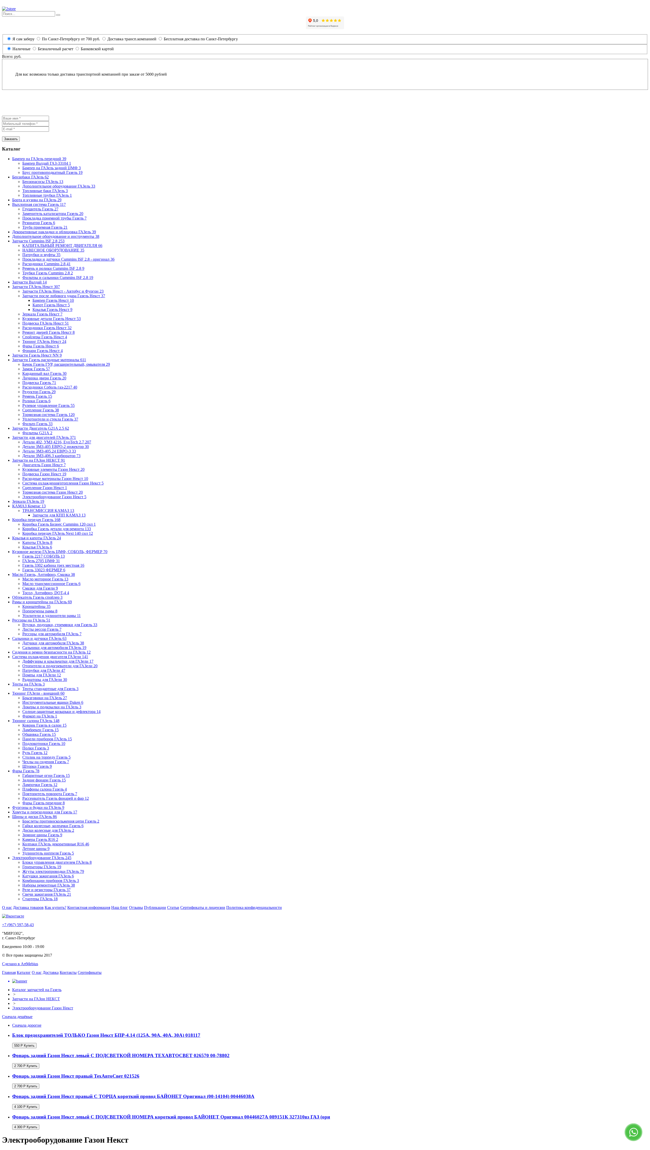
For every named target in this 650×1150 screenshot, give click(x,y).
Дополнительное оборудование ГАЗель (58, 186)
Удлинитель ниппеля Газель (48, 853)
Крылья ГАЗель (37, 547)
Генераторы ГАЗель (41, 867)
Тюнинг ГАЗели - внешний (38, 693)
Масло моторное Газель (45, 579)
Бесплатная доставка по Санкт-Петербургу (200, 39)
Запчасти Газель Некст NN (37, 355)
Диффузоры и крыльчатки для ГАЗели (57, 661)
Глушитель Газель (40, 209)
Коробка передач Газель (36, 520)
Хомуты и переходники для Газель (44, 812)
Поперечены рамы (39, 611)
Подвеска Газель (39, 382)
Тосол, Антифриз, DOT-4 (45, 593)
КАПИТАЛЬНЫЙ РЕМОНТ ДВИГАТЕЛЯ (62, 245)
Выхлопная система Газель (39, 204)
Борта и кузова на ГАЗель (36, 200)
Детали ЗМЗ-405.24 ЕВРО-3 (49, 451)
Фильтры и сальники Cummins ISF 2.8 (57, 277)
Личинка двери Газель (44, 378)
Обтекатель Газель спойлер (37, 597)
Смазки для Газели (40, 588)
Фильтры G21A (37, 433)
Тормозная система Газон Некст (52, 492)
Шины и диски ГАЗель (34, 816)
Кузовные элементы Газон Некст (53, 469)
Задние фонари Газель (44, 780)
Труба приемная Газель (45, 227)
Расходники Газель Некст (47, 328)
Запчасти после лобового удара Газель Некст (63, 296)
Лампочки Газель (39, 784)
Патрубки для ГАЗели (43, 670)
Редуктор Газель (39, 392)
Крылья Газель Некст (52, 309)
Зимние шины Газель (42, 835)
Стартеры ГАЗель (40, 899)
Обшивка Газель (39, 734)
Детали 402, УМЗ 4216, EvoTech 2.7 (56, 442)
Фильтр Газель (37, 424)
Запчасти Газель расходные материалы (49, 360)
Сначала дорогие (26, 1025)
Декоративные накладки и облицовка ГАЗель (54, 232)
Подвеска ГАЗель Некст (45, 323)
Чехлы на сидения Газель (45, 762)
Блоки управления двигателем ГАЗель (57, 862)
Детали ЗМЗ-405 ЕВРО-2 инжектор (55, 446)
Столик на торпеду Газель (46, 757)
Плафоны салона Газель (44, 789)
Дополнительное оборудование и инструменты (55, 236)
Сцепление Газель (40, 410)
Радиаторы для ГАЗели (44, 679)
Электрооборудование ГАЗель (41, 858)
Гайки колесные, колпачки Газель (53, 826)
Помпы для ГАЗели (41, 675)
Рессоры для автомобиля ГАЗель (52, 634)
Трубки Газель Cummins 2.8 (47, 273)
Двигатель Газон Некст (44, 465)
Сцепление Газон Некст (44, 488)
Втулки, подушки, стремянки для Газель (59, 625)
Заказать (11, 139)
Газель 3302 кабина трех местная (53, 565)
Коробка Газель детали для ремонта (56, 529)
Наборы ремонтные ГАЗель (48, 885)
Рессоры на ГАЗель (31, 620)
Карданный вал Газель (44, 373)
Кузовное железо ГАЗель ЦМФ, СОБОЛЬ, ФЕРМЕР (59, 551)
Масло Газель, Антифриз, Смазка (43, 574)
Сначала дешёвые (17, 1016)
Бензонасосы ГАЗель (42, 181)
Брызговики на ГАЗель (44, 698)
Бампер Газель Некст (53, 300)
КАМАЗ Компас (29, 506)
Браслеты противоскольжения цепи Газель (60, 821)
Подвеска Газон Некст (44, 474)
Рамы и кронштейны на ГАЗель (42, 602)
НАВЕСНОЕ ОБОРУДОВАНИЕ (53, 250)
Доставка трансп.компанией (131, 39)
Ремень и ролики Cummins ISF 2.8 (53, 268)
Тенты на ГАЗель (28, 684)
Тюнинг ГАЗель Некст (44, 341)
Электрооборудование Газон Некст (54, 497)
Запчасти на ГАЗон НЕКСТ (38, 460)
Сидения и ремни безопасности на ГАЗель (51, 652)
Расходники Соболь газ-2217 (49, 387)
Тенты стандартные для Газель (50, 689)
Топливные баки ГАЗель (45, 191)
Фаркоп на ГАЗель (39, 716)
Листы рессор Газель (41, 629)
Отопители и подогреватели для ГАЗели (60, 666)
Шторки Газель (37, 766)
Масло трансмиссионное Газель (51, 583)
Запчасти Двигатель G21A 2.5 (40, 428)
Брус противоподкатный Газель (52, 172)
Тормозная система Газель (48, 414)
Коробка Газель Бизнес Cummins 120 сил (59, 524)
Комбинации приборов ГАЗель (50, 880)
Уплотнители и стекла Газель (50, 419)
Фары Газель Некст (40, 346)
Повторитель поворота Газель (49, 794)
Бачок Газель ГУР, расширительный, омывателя (66, 364)
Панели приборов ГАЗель (47, 739)
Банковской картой (97, 49)
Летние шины (36, 848)
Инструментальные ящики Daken (52, 702)
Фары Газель (25, 771)
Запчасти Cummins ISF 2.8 (38, 241)
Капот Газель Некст (51, 305)
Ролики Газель (36, 401)
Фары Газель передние (43, 803)
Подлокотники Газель (43, 743)
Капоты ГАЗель (37, 542)
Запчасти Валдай (29, 282)
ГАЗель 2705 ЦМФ (41, 561)
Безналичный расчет (55, 49)
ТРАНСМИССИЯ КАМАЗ (48, 510)
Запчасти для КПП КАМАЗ (59, 515)
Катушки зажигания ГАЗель (48, 876)
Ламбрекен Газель (40, 730)
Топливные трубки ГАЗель (47, 195)
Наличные (21, 49)
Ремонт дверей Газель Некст (48, 332)
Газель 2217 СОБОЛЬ (43, 556)
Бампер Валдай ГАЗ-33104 (46, 163)
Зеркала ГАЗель (28, 501)
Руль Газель (34, 753)
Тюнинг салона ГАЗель (35, 721)
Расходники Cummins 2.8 (46, 264)
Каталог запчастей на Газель (36, 990)
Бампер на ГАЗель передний (39, 159)
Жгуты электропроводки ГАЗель (53, 871)
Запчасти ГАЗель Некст (36, 287)
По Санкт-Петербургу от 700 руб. (70, 39)
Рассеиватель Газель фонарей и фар (55, 798)
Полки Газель (35, 748)
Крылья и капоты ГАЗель (36, 538)
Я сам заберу (23, 39)
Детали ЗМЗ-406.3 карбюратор (51, 456)
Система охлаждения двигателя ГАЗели (50, 657)
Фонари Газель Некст (42, 350)
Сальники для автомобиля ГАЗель (54, 647)
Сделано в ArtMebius (20, 964)
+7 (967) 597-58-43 (18, 925)
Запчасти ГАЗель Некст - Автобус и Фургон (63, 291)
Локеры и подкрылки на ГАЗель (51, 707)
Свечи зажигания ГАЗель (46, 894)
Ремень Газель (37, 396)
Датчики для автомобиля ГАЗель (53, 643)
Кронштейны (36, 606)
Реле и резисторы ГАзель (46, 890)
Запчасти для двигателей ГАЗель (44, 437)
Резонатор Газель (38, 223)
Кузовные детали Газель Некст (51, 318)
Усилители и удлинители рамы (51, 615)
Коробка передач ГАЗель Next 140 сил (57, 533)
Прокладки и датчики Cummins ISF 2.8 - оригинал (68, 259)
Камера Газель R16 (40, 839)
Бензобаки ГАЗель (30, 177)
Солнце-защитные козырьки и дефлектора (61, 711)
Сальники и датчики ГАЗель (39, 638)
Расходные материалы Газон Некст (55, 478)
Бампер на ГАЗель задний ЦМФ (51, 168)
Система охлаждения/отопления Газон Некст (63, 483)
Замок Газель (36, 369)
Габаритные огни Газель (46, 775)
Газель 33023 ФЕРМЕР (43, 570)
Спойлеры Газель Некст (44, 337)
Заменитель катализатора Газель (52, 213)
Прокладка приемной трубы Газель (54, 218)
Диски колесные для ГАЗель (48, 830)
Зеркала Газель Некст (42, 314)
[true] (58, 15)
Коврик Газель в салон (44, 725)
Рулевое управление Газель (48, 405)
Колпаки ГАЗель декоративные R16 (55, 844)
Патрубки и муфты (41, 255)
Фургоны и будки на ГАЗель (38, 807)
